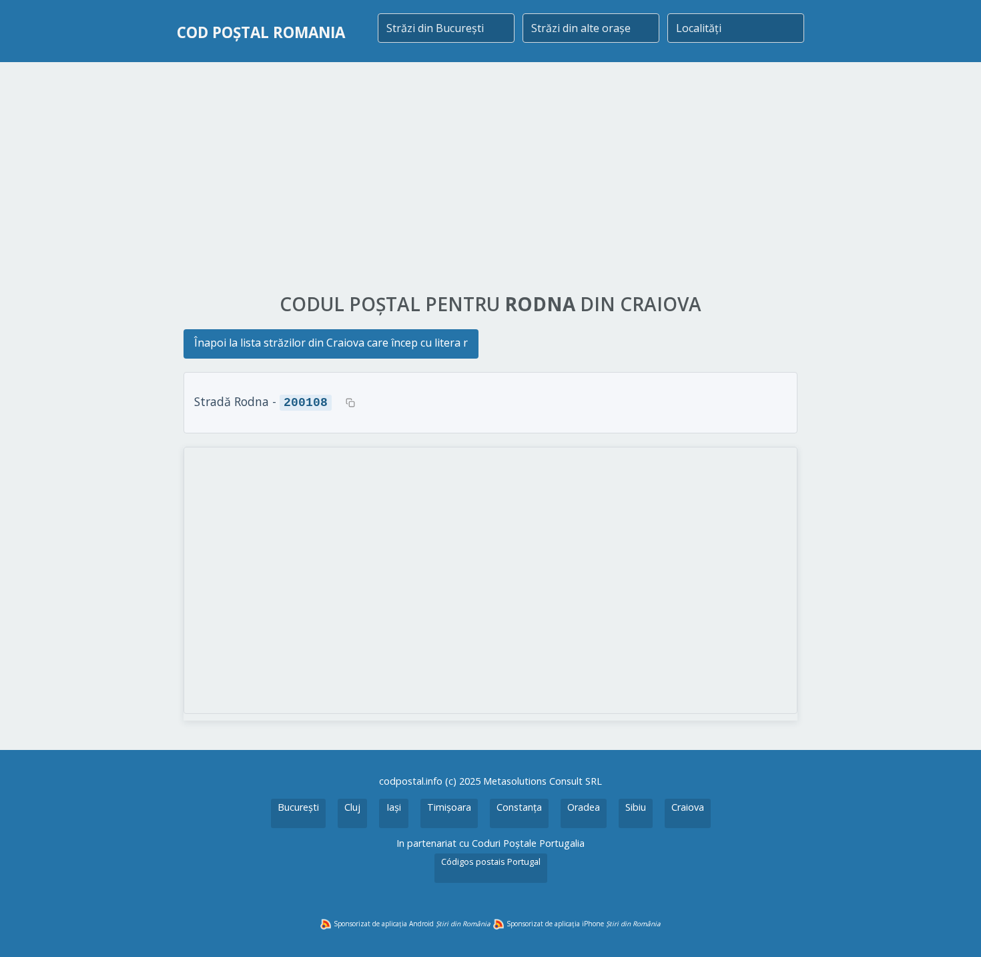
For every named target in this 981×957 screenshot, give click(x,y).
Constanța (519, 807)
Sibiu (635, 807)
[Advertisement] (490, 178)
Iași (393, 807)
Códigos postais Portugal (491, 861)
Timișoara (449, 807)
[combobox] (446, 28)
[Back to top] (953, 929)
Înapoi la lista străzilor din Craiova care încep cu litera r (331, 342)
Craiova (687, 807)
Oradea (583, 807)
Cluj (352, 807)
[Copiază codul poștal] (350, 402)
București (298, 807)
